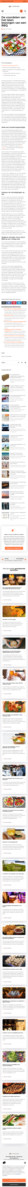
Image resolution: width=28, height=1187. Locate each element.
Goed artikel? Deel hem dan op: (12, 73)
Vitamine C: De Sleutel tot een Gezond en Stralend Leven (13, 811)
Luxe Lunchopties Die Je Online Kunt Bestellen (13, 779)
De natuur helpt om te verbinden (13, 342)
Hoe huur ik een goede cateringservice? (15, 321)
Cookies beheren (14, 1184)
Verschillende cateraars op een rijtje (12, 969)
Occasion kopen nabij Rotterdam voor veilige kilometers (15, 426)
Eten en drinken (7, 29)
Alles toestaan (14, 1180)
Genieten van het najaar (9, 619)
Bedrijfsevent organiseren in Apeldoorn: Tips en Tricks (13, 1001)
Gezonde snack (8, 315)
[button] (25, 1163)
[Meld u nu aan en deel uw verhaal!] (14, 530)
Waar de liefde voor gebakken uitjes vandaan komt (12, 715)
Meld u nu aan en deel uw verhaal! (14, 534)
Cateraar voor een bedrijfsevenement (13, 1032)
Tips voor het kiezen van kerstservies (14, 335)
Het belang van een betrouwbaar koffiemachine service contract (12, 652)
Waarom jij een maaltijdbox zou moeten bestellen (11, 1065)
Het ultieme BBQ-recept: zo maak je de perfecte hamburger (13, 938)
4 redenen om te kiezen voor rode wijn (13, 873)
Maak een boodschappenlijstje (10, 65)
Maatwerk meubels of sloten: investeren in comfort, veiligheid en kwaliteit (18, 472)
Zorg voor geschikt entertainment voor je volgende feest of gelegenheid (18, 406)
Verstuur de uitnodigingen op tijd (11, 67)
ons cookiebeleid (17, 1174)
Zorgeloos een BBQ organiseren (11, 1096)
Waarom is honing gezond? (10, 842)
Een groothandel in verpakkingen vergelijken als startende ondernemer (17, 376)
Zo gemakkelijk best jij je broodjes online (12, 1128)
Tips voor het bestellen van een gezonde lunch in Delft (11, 747)
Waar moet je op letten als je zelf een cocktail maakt (13, 683)
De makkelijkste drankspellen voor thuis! (12, 906)
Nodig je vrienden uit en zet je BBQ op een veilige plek (13, 70)
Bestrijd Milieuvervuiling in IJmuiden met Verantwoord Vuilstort (17, 493)
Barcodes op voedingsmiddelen (13, 309)
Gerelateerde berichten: (10, 75)
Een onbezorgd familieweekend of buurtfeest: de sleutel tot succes (12, 588)
